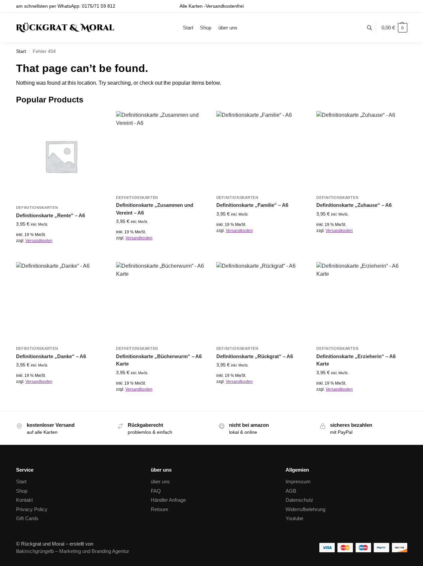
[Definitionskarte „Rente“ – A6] (61, 156)
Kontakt (24, 500)
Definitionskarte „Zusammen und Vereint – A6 (154, 209)
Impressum (298, 481)
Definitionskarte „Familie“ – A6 (252, 205)
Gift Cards (27, 518)
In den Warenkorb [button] (61, 255)
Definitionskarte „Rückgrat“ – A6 (254, 356)
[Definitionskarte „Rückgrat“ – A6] (261, 302)
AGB (291, 491)
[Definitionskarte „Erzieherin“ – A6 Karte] (361, 302)
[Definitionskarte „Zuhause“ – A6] (361, 151)
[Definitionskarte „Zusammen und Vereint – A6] (161, 151)
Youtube (294, 518)
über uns (160, 481)
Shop (21, 491)
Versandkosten (38, 240)
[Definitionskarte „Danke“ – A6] (61, 302)
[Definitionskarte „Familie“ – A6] (261, 151)
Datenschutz (299, 500)
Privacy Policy (31, 509)
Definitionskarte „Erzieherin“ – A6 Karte (356, 360)
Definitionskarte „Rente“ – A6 (50, 215)
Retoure (159, 509)
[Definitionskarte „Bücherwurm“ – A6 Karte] (161, 302)
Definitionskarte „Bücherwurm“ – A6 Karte (159, 360)
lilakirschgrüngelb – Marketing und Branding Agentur (72, 551)
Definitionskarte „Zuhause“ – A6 (354, 205)
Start (21, 51)
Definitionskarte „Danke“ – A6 (51, 356)
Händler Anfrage (168, 500)
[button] (394, 28)
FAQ (156, 491)
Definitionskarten (37, 208)
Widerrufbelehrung (305, 509)
